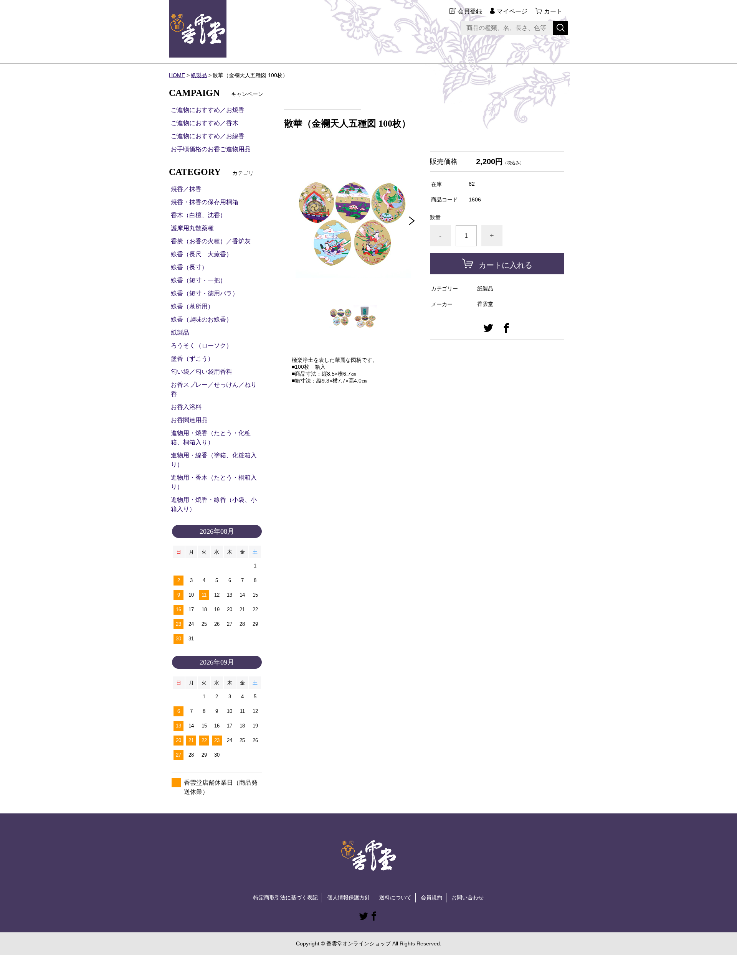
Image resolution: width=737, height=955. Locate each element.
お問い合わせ (467, 897)
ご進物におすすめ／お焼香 (208, 110)
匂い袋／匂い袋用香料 (201, 371)
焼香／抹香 (186, 189)
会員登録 (470, 11)
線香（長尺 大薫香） (201, 254)
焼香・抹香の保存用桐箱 (204, 202)
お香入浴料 (186, 407)
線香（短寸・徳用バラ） (204, 293)
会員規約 (431, 897)
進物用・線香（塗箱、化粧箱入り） (214, 460)
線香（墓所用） (192, 306)
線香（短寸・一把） (198, 280)
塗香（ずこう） (192, 358)
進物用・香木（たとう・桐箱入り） (214, 482)
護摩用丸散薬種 (192, 228)
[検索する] (560, 28)
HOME (177, 75)
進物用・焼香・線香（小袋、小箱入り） (214, 504)
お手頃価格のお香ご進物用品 (211, 149)
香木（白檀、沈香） (198, 215)
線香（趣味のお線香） (201, 319)
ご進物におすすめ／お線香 (208, 136)
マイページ (512, 11)
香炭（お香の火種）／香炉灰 (211, 241)
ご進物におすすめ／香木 (204, 123)
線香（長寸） (189, 267)
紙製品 (199, 75)
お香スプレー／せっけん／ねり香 (214, 389)
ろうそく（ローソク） (201, 345)
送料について (395, 897)
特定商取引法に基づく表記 (285, 897)
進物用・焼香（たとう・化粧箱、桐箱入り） (211, 437)
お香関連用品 (189, 420)
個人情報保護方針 (348, 897)
